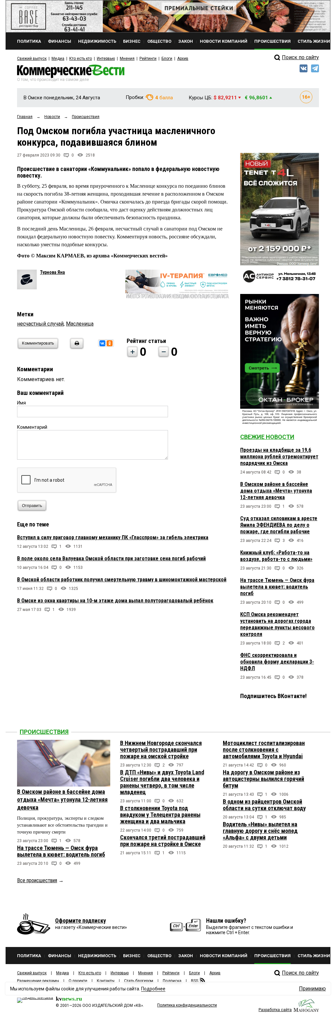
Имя (21, 402)
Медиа (58, 58)
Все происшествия (37, 880)
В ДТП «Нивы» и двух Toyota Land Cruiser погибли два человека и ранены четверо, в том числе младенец (162, 782)
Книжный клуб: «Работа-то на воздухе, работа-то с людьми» (276, 555)
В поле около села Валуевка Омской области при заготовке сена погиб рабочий (111, 558)
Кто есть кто (80, 58)
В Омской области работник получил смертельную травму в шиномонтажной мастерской (121, 579)
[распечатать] (76, 347)
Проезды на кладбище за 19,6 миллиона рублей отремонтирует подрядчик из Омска (279, 456)
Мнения (127, 58)
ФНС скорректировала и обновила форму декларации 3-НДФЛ (277, 661)
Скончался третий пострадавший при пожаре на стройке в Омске (162, 840)
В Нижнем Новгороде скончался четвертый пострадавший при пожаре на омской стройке (161, 750)
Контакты (106, 981)
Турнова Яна (52, 272)
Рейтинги (148, 58)
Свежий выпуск (32, 58)
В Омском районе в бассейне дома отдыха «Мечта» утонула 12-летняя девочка (276, 490)
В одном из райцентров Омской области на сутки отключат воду (264, 805)
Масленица (80, 324)
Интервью (106, 58)
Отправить (32, 505)
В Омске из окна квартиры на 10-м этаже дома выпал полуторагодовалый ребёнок (115, 600)
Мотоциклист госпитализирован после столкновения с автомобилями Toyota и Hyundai (264, 750)
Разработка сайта (275, 1009)
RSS (194, 981)
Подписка (172, 981)
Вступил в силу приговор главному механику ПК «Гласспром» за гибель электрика (112, 537)
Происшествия (44, 731)
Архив (182, 58)
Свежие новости (267, 436)
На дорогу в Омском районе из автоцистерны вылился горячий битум (263, 779)
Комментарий (32, 427)
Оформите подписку (80, 920)
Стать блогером (138, 981)
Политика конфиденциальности (187, 1005)
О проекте (78, 981)
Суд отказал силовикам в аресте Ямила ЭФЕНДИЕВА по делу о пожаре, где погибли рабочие (278, 525)
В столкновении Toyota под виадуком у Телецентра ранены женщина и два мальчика (160, 815)
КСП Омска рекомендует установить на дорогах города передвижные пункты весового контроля (277, 624)
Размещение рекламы (38, 981)
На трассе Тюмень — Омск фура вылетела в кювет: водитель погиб (277, 586)
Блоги (166, 58)
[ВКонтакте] (102, 343)
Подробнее (153, 988)
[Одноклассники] (110, 343)
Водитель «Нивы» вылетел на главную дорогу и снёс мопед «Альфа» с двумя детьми (260, 831)
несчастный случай (40, 324)
